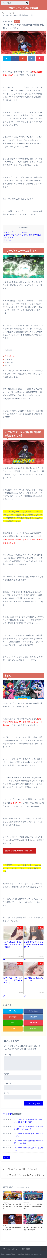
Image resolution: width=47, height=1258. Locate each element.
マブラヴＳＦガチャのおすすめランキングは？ (28, 1134)
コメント (8, 1054)
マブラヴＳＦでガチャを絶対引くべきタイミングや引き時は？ (28, 1120)
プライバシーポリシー (10, 1249)
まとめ (7, 240)
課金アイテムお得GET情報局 (23, 8)
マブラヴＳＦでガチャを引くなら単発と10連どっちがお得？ (28, 1127)
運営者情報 (26, 1249)
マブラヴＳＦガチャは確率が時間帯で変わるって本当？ (28, 1142)
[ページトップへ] (43, 1248)
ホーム (5, 13)
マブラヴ (11, 13)
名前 (6, 1074)
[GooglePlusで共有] (23, 58)
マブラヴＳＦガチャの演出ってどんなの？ (28, 1149)
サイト (7, 1093)
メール (7, 1083)
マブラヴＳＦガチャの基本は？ (17, 232)
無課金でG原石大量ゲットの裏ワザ (18, 851)
